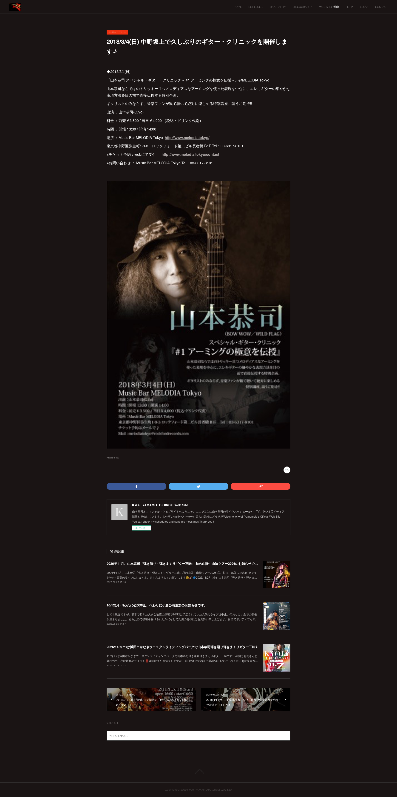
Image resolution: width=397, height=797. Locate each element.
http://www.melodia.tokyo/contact (190, 154)
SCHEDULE (256, 7)
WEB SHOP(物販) (329, 7)
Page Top (198, 771)
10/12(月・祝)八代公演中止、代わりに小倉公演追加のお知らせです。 (157, 605)
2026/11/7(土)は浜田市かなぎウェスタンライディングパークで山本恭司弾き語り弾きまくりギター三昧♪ (182, 646)
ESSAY (364, 7)
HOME (237, 7)
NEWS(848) (113, 457)
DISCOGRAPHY (302, 7)
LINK (350, 7)
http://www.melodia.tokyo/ (187, 137)
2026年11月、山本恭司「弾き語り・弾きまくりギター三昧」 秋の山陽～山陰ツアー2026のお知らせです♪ (183, 563)
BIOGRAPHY (278, 7)
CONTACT (381, 7)
